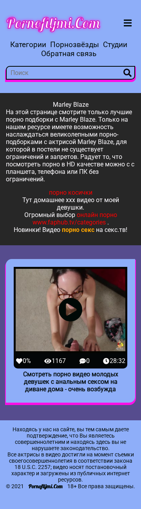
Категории (28, 44)
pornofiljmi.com (53, 22)
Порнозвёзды (74, 44)
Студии (115, 44)
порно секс (78, 230)
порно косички (70, 192)
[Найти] (127, 73)
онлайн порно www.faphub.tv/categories (75, 218)
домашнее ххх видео (64, 200)
